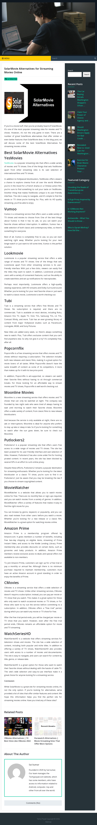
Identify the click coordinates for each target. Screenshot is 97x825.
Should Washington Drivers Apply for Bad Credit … (83, 133)
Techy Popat (41, 819)
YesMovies (9, 163)
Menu (7, 58)
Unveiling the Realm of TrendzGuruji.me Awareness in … (78, 190)
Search (70, 70)
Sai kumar (34, 764)
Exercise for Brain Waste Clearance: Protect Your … (82, 166)
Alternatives (12, 79)
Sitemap (48, 822)
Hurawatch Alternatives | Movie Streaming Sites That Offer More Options (47, 741)
